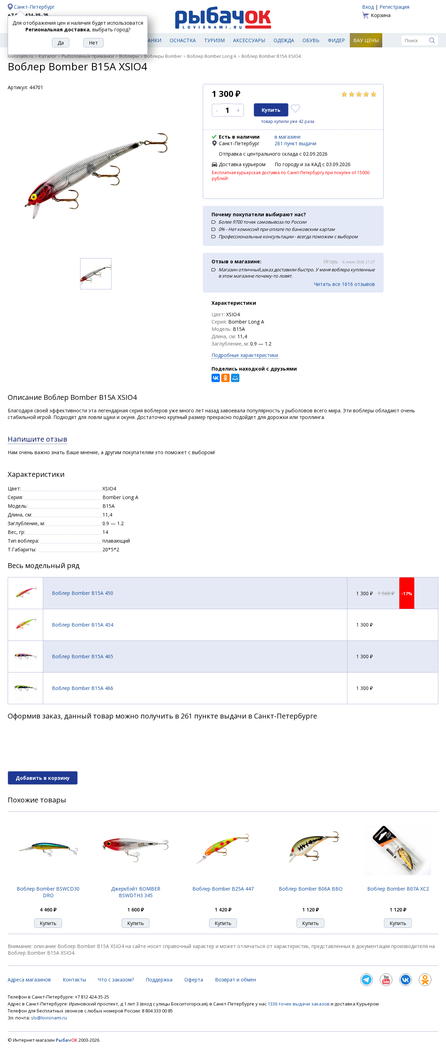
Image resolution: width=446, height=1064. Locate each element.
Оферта (193, 979)
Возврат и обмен (235, 979)
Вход (368, 6)
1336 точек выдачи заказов (299, 1004)
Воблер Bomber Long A (211, 56)
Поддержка (159, 979)
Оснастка (183, 40)
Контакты (74, 979)
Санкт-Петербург (34, 6)
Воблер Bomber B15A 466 (82, 688)
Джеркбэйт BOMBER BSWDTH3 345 (135, 892)
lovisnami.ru (20, 56)
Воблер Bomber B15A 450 (82, 593)
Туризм (214, 40)
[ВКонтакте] (216, 378)
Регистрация (394, 6)
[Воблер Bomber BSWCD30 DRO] (48, 881)
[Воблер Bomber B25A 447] (223, 881)
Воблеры (129, 56)
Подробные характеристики (245, 355)
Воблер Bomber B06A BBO (311, 888)
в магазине (288, 136)
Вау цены (366, 40)
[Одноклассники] (225, 378)
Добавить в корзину (43, 778)
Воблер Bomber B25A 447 (223, 888)
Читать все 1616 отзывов (344, 284)
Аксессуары (249, 40)
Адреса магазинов (29, 979)
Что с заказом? (116, 979)
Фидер (336, 40)
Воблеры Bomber (163, 56)
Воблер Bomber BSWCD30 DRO (48, 892)
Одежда (284, 40)
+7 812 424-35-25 (28, 15)
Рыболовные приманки (88, 56)
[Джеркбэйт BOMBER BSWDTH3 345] (135, 881)
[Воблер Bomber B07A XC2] (398, 881)
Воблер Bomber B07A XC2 (398, 888)
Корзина (381, 15)
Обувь (311, 40)
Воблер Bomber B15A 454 (82, 624)
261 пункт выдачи (295, 143)
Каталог (47, 56)
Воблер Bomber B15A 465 (82, 656)
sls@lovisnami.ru (49, 1018)
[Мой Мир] (235, 378)
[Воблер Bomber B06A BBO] (310, 881)
